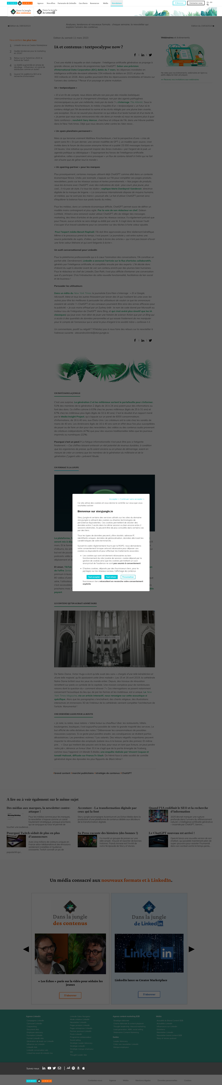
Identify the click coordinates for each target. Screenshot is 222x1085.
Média (105, 3)
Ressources (94, 3)
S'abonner (179, 3)
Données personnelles (167, 1080)
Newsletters (117, 3)
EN (211, 2)
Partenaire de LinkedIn (67, 3)
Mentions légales (143, 1080)
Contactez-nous (195, 3)
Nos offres (51, 3)
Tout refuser (111, 577)
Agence (40, 3)
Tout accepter (94, 577)
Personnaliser (128, 577)
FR (208, 2)
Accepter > (114, 499)
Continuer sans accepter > (132, 499)
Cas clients (83, 3)
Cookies (187, 1080)
